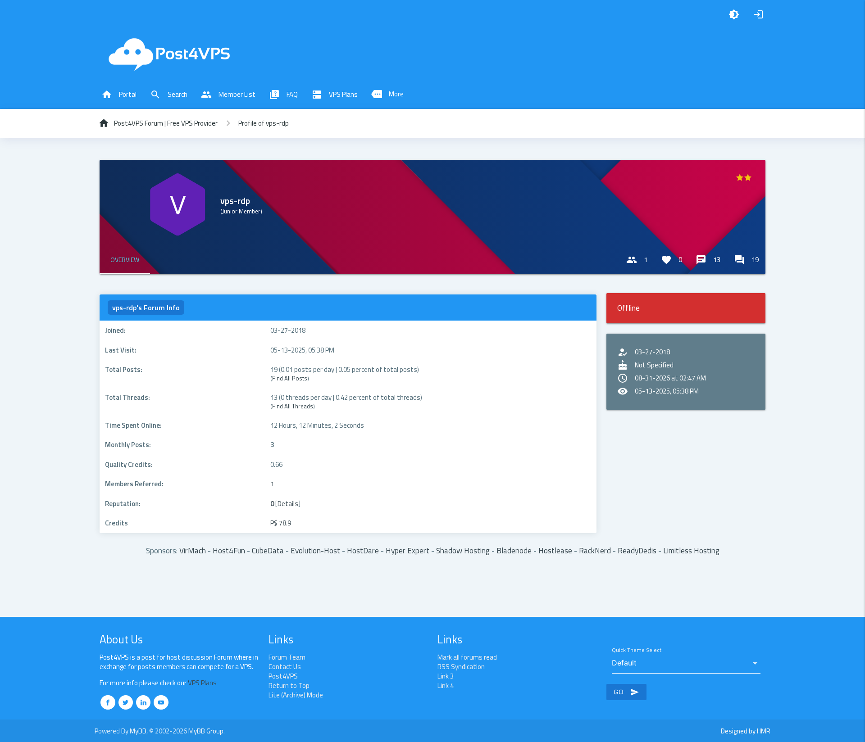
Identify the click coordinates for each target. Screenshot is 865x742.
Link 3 (445, 676)
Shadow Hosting (463, 550)
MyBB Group (205, 731)
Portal (119, 94)
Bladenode (514, 550)
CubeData (268, 550)
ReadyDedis (637, 550)
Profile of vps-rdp (263, 123)
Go (626, 692)
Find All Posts (289, 378)
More (387, 94)
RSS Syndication (461, 666)
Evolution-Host (315, 550)
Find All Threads (292, 406)
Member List (228, 94)
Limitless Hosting (691, 550)
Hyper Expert (407, 550)
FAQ (283, 94)
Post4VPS (283, 676)
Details (288, 503)
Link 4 (445, 685)
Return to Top (289, 685)
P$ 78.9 (280, 523)
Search (168, 94)
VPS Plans (334, 94)
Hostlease (555, 550)
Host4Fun (229, 550)
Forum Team (287, 657)
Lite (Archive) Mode (296, 695)
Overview (124, 259)
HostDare (363, 550)
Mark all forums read (467, 657)
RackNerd (595, 550)
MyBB (138, 731)
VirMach (192, 550)
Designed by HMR (745, 731)
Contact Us (285, 666)
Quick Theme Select (636, 650)
